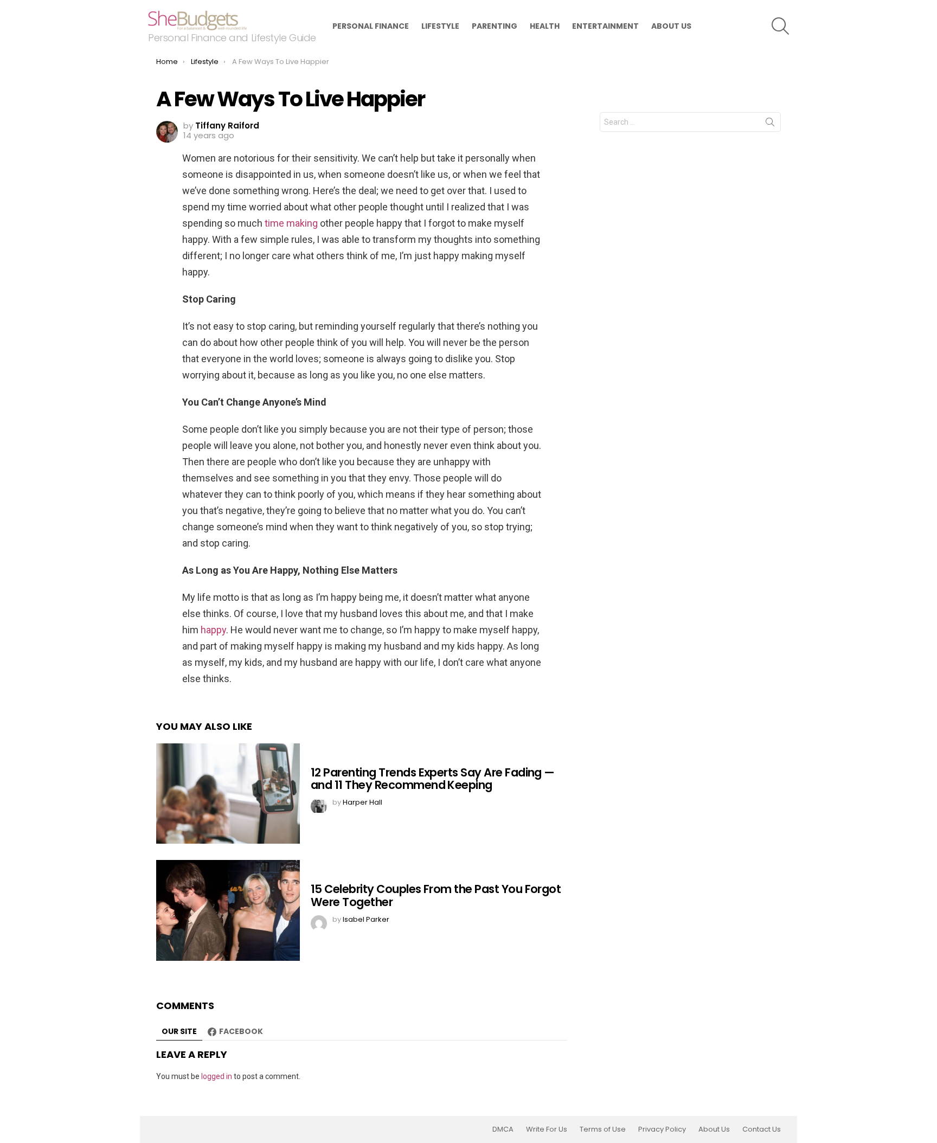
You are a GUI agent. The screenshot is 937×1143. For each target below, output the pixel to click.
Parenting (494, 26)
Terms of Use (603, 1129)
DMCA (503, 1129)
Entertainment (605, 26)
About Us (671, 26)
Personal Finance (370, 26)
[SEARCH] (780, 26)
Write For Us (546, 1129)
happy (213, 629)
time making (292, 223)
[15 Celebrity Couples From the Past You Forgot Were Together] (228, 910)
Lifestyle (440, 26)
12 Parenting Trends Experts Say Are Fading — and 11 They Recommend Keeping (433, 779)
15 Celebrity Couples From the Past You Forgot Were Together (436, 895)
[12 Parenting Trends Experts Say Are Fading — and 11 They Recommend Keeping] (228, 793)
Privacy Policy (662, 1129)
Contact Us (761, 1129)
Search (770, 124)
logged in (216, 1076)
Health (545, 26)
